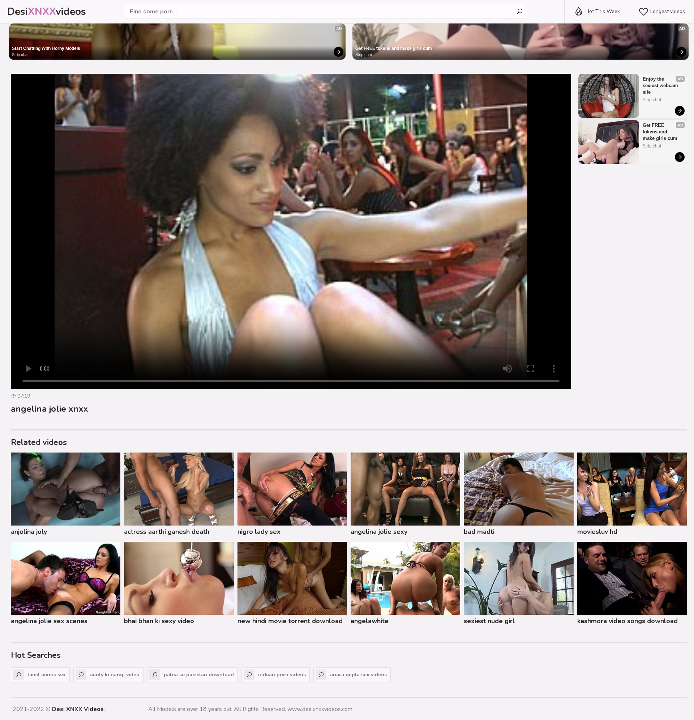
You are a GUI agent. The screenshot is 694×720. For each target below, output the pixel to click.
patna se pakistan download (199, 674)
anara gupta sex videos (358, 674)
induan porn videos (282, 674)
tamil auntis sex (46, 674)
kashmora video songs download (627, 621)
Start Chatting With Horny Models (46, 48)
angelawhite (370, 621)
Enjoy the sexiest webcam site (661, 85)
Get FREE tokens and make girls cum (393, 48)
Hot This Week (603, 11)
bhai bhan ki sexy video (159, 621)
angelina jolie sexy (379, 531)
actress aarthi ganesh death (166, 531)
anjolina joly (29, 531)
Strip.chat (20, 54)
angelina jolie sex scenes (49, 621)
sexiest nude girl (489, 621)
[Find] (519, 11)
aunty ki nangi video (115, 674)
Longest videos (667, 11)
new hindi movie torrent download (290, 621)
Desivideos (46, 11)
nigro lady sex (258, 531)
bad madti (479, 531)
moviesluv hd (597, 531)
